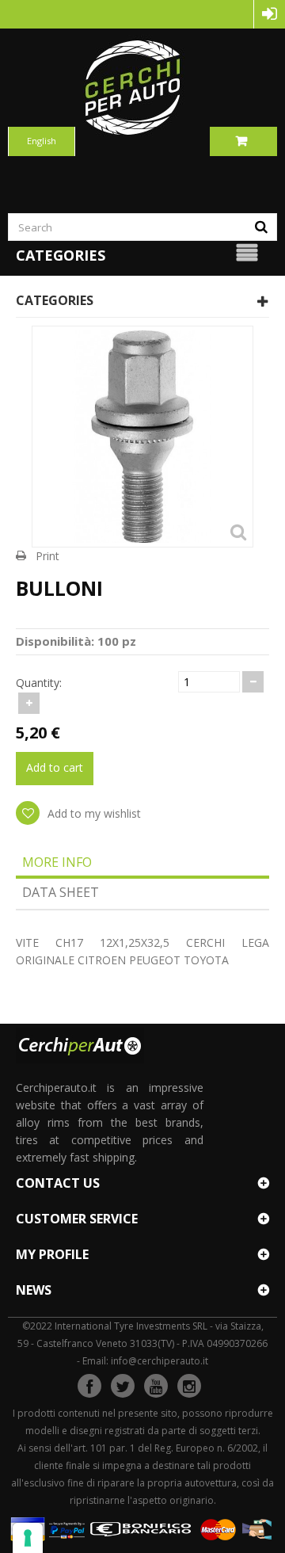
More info (57, 862)
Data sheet (60, 892)
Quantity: (39, 682)
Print (47, 555)
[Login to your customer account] (269, 14)
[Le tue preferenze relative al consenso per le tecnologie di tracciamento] (28, 1538)
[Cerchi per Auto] (142, 86)
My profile (52, 1254)
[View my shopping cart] (243, 141)
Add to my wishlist (92, 813)
